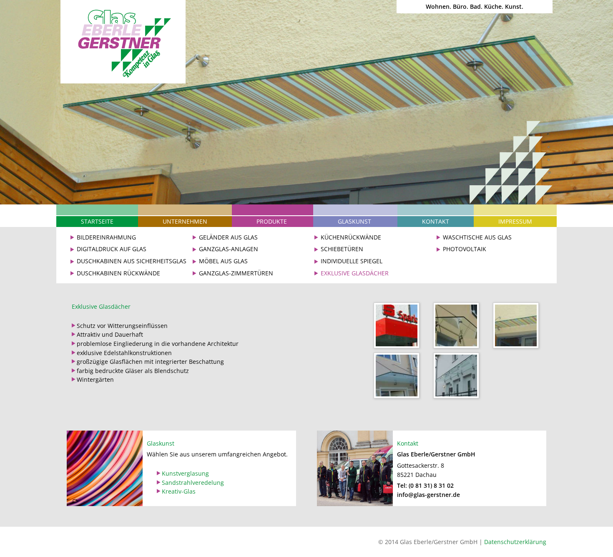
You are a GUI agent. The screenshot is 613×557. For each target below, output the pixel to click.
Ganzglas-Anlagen (228, 249)
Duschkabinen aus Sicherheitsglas (131, 261)
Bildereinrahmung (106, 237)
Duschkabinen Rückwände (118, 273)
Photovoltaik (464, 249)
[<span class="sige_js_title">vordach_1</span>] (458, 327)
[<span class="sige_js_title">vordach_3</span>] (399, 327)
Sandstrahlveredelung (193, 482)
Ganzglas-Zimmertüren (236, 273)
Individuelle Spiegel (351, 261)
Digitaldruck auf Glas (111, 249)
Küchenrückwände (351, 237)
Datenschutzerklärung (515, 542)
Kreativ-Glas (179, 491)
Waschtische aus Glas (477, 237)
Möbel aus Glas (223, 261)
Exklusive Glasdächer (355, 273)
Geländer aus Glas (228, 237)
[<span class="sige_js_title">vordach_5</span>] (399, 377)
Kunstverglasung (185, 473)
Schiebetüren (342, 249)
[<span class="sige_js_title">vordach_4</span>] (518, 327)
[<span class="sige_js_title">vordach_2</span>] (458, 377)
